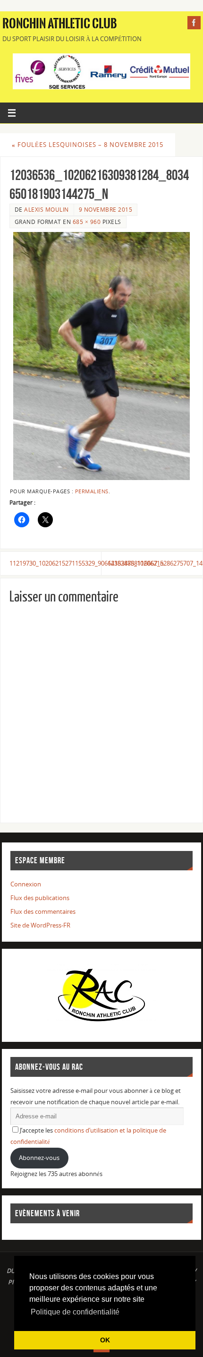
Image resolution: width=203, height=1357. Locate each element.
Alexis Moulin (46, 210)
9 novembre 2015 (106, 210)
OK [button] (105, 1340)
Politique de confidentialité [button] (75, 1312)
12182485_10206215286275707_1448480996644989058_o (155, 563)
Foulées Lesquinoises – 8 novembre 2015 (87, 145)
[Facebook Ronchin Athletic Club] (194, 22)
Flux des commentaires (43, 912)
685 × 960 (87, 222)
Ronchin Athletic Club (59, 23)
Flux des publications (39, 898)
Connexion (25, 884)
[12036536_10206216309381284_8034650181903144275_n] (101, 356)
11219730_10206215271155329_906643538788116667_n (55, 563)
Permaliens (92, 491)
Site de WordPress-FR (40, 925)
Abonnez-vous (39, 1158)
